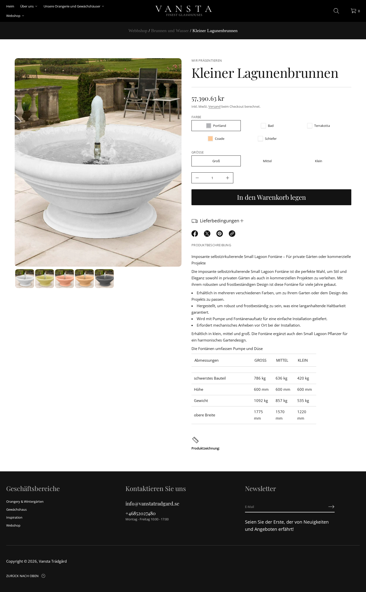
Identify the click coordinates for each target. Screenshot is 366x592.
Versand (214, 106)
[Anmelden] (331, 506)
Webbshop (137, 30)
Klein (318, 161)
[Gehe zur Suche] (336, 10)
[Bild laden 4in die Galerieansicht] (84, 278)
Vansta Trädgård (53, 561)
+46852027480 (140, 513)
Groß (216, 161)
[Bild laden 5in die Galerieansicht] (104, 278)
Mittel (267, 161)
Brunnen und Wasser (170, 30)
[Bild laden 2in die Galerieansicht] (44, 278)
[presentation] (98, 162)
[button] (336, 10)
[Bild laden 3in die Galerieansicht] (64, 278)
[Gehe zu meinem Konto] (345, 12)
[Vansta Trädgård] (182, 10)
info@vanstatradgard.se (152, 503)
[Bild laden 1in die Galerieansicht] (24, 278)
